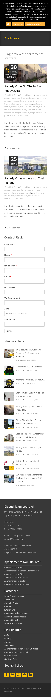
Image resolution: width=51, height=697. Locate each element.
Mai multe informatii (35, 24)
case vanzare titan (34, 110)
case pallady (15, 196)
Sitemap (8, 638)
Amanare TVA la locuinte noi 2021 (31, 379)
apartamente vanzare (12, 193)
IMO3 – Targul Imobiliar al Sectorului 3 (27, 463)
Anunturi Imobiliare (12, 620)
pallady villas (32, 196)
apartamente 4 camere (19, 190)
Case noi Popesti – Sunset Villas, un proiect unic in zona (30, 435)
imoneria (7, 113)
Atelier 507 (9, 599)
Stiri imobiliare (25, 95)
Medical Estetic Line (13, 623)
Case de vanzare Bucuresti (16, 652)
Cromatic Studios (11, 603)
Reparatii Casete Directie (15, 616)
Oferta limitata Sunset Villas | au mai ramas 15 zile (30, 394)
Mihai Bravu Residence (14, 596)
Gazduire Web (10, 659)
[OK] (47, 14)
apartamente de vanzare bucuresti (23, 98)
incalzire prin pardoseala (21, 113)
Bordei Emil (24, 115)
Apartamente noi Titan (14, 574)
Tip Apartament (12, 298)
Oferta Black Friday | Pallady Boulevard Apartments (28, 422)
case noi (35, 107)
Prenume (9, 244)
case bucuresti (26, 193)
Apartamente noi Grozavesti (16, 577)
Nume (8, 255)
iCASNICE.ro (9, 610)
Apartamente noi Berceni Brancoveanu (21, 570)
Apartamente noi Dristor (15, 581)
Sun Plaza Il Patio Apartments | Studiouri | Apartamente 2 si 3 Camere (30, 478)
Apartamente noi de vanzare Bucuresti (21, 648)
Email (7, 276)
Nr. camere (9, 287)
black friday (15, 107)
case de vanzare (26, 107)
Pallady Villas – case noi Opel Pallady (28, 449)
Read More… (10, 141)
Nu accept (18, 24)
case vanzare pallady (19, 110)
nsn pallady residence (38, 113)
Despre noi (9, 645)
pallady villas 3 (9, 115)
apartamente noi (23, 101)
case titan (23, 196)
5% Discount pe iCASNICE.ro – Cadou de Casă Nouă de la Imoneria (29, 353)
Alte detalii (9, 319)
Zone (6, 308)
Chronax (8, 606)
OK (8, 24)
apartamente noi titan (24, 104)
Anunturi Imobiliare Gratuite (16, 613)
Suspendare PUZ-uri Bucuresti (29, 366)
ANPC (7, 635)
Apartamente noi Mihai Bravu (17, 584)
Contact (7, 642)
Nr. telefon (10, 265)
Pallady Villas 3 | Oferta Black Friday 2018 (29, 408)
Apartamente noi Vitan (14, 567)
